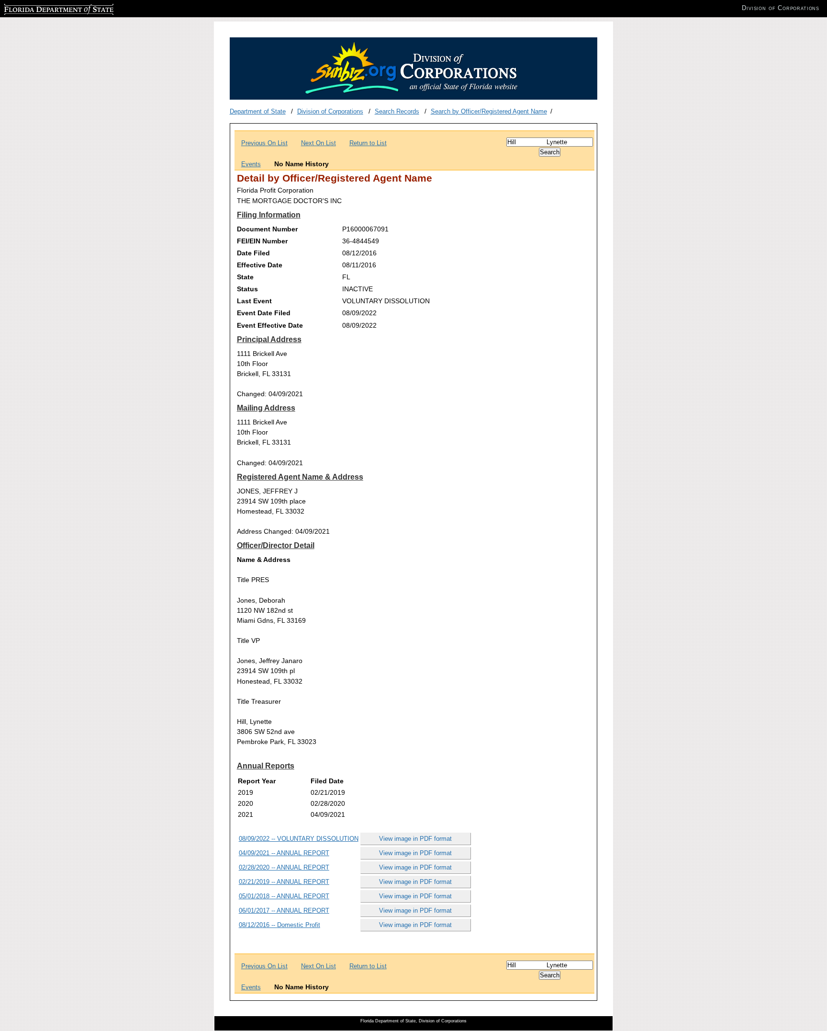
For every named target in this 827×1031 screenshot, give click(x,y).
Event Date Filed (264, 313)
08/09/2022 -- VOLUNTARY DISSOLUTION (298, 838)
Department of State (258, 111)
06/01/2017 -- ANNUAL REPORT (284, 910)
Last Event (254, 301)
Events (251, 164)
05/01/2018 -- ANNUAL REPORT (284, 896)
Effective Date (259, 265)
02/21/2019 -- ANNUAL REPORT (284, 881)
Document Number (267, 229)
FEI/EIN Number (262, 241)
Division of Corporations (330, 111)
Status (247, 289)
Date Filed (253, 253)
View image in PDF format (415, 838)
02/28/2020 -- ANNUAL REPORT (284, 867)
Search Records (397, 111)
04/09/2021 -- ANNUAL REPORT (284, 853)
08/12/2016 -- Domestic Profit (279, 924)
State (245, 277)
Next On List (318, 143)
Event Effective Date (270, 325)
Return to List (368, 143)
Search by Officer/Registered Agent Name (489, 111)
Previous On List (264, 143)
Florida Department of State (42, 7)
